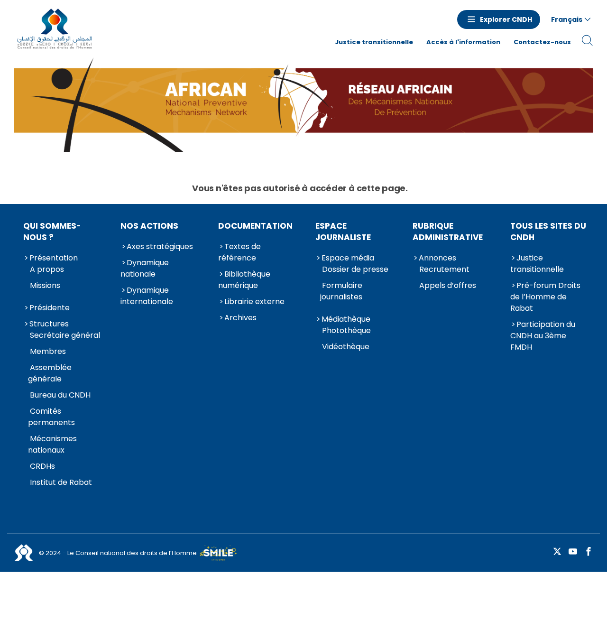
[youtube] (573, 552)
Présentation (53, 257)
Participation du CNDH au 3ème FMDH (542, 336)
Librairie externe (254, 301)
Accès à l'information (463, 41)
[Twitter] (557, 552)
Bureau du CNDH (60, 395)
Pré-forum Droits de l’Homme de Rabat (545, 297)
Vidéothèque (345, 346)
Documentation (255, 226)
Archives (240, 317)
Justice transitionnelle (374, 41)
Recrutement (444, 269)
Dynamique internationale (146, 296)
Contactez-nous (542, 41)
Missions (45, 285)
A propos (47, 269)
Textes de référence (239, 252)
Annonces (437, 257)
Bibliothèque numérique (244, 280)
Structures (49, 323)
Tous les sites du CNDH (548, 231)
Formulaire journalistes (341, 291)
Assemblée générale (50, 373)
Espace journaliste (343, 231)
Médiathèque (346, 319)
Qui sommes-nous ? (52, 231)
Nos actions (149, 226)
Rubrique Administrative (448, 231)
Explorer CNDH (506, 19)
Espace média (348, 257)
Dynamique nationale (144, 268)
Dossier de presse (355, 269)
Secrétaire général (65, 335)
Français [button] (566, 19)
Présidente (49, 307)
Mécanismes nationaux (52, 444)
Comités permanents (51, 417)
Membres (48, 351)
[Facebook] (588, 552)
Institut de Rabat (61, 482)
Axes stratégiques (160, 246)
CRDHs (42, 466)
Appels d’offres (447, 285)
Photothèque (346, 330)
